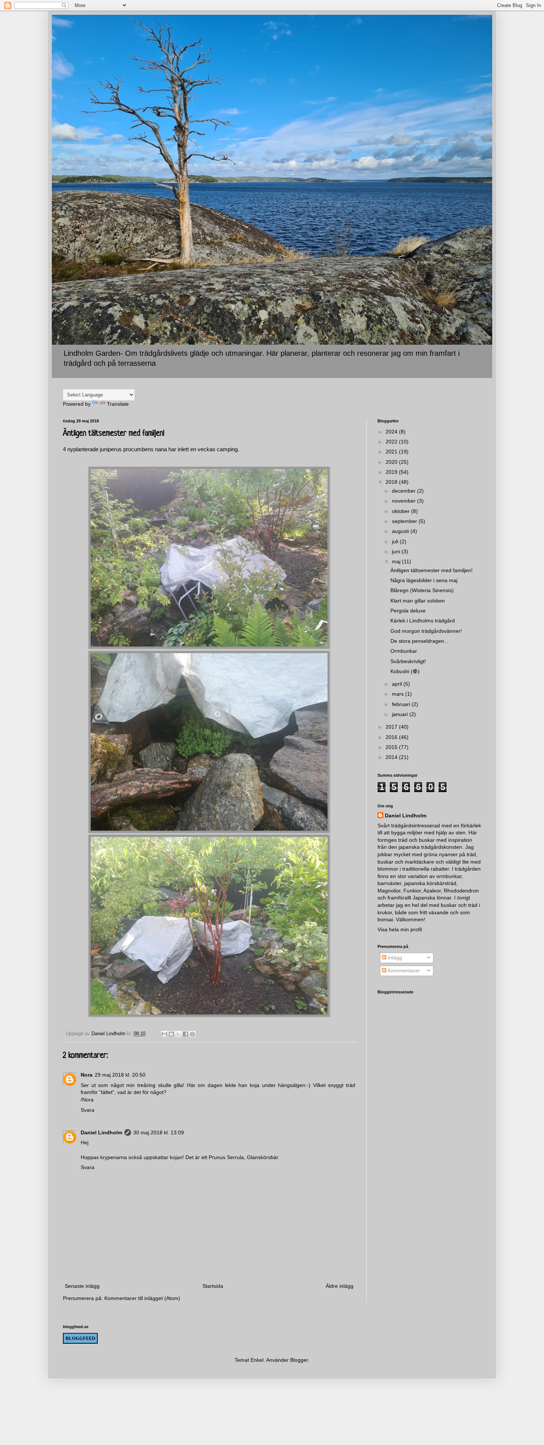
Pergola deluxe (408, 611)
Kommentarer (403, 970)
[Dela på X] (178, 1034)
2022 (392, 442)
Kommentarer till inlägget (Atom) (142, 1298)
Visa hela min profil (399, 929)
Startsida (212, 1286)
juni (397, 551)
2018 (392, 482)
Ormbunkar (403, 651)
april (397, 684)
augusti (401, 531)
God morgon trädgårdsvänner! (426, 631)
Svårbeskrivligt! (408, 661)
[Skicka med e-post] (164, 1034)
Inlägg (394, 957)
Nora (87, 1075)
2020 (392, 462)
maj (397, 561)
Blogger (299, 1360)
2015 (392, 747)
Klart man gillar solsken (417, 601)
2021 (392, 452)
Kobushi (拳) (405, 671)
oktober (401, 511)
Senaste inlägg (82, 1286)
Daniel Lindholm (101, 1132)
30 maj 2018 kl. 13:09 (158, 1132)
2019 (392, 472)
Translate (118, 404)
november (404, 501)
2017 (392, 727)
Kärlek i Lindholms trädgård (422, 621)
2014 (392, 757)
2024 (392, 432)
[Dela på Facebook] (185, 1034)
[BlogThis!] (171, 1034)
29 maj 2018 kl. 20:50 (120, 1075)
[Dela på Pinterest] (192, 1034)
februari (402, 704)
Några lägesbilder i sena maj (423, 580)
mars (398, 694)
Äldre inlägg (339, 1286)
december (404, 491)
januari (400, 714)
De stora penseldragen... (419, 641)
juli (396, 541)
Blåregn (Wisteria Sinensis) (422, 590)
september (405, 521)
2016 (392, 737)
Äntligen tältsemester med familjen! (431, 570)
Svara (87, 1110)
